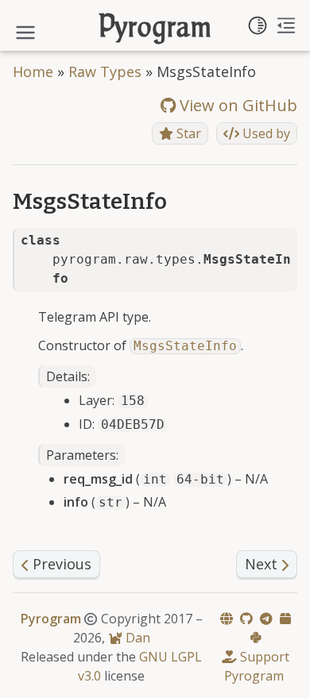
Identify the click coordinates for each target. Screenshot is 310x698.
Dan (136, 637)
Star (187, 133)
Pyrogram (155, 29)
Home (33, 71)
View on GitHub (236, 105)
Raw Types (104, 71)
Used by (264, 133)
